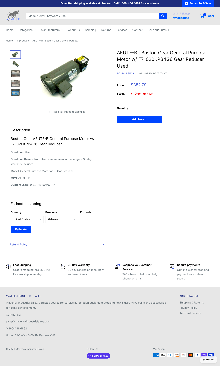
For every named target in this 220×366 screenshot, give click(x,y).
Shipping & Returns (192, 302)
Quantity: (123, 108)
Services (121, 29)
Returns (106, 29)
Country (16, 212)
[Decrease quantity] (134, 108)
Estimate (21, 229)
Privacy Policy (188, 307)
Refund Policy (18, 244)
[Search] (163, 16)
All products (22, 40)
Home (9, 29)
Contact (137, 29)
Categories (25, 29)
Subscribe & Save (200, 3)
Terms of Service (190, 313)
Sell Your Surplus (158, 29)
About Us (74, 29)
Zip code (85, 212)
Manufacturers (50, 29)
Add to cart (139, 119)
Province (51, 212)
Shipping (90, 29)
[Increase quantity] (150, 108)
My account (181, 18)
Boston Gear (125, 73)
